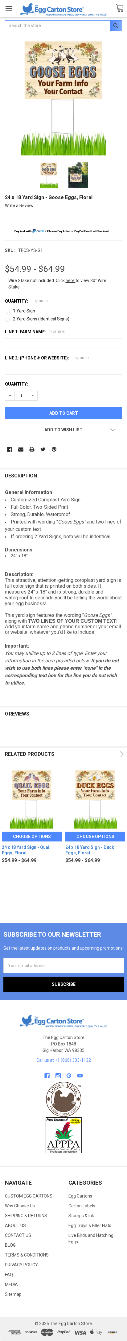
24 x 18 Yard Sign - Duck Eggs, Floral (89, 850)
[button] (63, 1099)
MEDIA (11, 1284)
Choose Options (32, 836)
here (71, 280)
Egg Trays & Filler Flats (89, 1225)
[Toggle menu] (8, 8)
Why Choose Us (20, 1205)
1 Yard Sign (24, 310)
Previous (108, 754)
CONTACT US (18, 1235)
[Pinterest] (54, 449)
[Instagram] (58, 1075)
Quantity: (26, 301)
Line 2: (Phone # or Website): (47, 357)
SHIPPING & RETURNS (26, 1215)
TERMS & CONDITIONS (27, 1255)
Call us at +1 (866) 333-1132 (63, 1060)
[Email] (21, 449)
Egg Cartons (80, 1196)
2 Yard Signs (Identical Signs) (41, 318)
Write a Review (19, 205)
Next (120, 754)
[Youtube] (80, 1075)
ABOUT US (15, 1225)
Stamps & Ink (81, 1215)
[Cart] (119, 8)
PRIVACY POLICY (21, 1264)
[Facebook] (9, 449)
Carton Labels (81, 1205)
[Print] (32, 449)
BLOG (10, 1245)
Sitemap (13, 1294)
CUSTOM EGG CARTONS (28, 1196)
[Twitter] (43, 449)
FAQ (9, 1274)
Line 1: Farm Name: (35, 331)
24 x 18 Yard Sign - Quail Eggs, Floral (26, 850)
